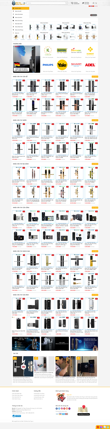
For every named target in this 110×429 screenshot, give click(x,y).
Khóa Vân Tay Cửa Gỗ (20, 76)
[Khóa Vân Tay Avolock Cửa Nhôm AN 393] (18, 148)
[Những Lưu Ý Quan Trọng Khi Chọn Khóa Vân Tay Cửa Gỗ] (66, 366)
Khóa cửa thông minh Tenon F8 (32, 181)
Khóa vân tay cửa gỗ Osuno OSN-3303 (75, 113)
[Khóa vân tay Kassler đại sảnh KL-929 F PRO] (47, 192)
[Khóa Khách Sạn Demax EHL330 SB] (62, 260)
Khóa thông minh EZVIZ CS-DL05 (47, 113)
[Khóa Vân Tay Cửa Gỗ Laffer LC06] (47, 86)
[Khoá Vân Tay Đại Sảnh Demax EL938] (76, 173)
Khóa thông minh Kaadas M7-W (62, 94)
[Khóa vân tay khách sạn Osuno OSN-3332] (47, 260)
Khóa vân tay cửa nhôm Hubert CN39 (90, 157)
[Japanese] (97, 6)
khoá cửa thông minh (41, 376)
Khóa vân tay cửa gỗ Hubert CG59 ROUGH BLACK (90, 94)
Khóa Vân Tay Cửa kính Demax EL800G (46, 312)
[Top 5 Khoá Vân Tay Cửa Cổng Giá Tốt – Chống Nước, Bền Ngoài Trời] (87, 366)
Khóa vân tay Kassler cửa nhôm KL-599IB (62, 157)
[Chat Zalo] (104, 427)
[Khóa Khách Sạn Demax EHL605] (33, 260)
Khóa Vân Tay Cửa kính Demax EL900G (46, 331)
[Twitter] (59, 409)
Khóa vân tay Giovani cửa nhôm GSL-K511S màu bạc (91, 138)
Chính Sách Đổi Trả (16, 397)
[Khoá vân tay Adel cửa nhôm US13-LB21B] (76, 148)
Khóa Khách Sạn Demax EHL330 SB (61, 269)
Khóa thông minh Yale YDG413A (90, 312)
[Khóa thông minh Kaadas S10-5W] (33, 129)
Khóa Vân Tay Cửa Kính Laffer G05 (75, 312)
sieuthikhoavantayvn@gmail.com (23, 409)
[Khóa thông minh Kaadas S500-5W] (76, 86)
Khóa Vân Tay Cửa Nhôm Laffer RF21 (33, 157)
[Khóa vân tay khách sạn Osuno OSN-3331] (76, 279)
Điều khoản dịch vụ (38, 398)
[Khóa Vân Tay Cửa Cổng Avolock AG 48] (47, 236)
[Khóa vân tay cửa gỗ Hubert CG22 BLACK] (18, 105)
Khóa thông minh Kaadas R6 (62, 331)
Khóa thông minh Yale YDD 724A (18, 331)
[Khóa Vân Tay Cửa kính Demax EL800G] (47, 304)
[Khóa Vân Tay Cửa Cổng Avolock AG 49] (91, 236)
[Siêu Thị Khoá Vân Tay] (26, 59)
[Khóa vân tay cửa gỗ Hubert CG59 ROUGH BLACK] (91, 86)
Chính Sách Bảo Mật (16, 393)
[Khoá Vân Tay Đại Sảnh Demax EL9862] (62, 173)
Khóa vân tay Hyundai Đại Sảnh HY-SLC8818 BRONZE (33, 200)
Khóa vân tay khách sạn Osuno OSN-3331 (76, 288)
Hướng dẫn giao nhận (39, 397)
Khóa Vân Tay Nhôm (19, 120)
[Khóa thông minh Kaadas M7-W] (62, 86)
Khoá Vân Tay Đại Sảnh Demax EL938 (75, 181)
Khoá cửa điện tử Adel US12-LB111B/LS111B (32, 113)
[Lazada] (69, 409)
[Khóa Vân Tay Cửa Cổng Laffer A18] (18, 217)
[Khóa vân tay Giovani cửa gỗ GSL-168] (91, 105)
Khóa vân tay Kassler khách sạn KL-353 (17, 269)
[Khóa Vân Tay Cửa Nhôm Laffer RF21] (33, 148)
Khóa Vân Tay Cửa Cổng (21, 207)
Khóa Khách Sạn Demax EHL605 (32, 269)
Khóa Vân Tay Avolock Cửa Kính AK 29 (91, 331)
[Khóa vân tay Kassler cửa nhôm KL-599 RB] (62, 129)
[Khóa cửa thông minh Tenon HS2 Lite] (33, 86)
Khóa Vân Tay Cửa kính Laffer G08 (61, 312)
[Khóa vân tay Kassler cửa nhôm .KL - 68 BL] (47, 148)
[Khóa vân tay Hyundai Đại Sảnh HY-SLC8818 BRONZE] (33, 192)
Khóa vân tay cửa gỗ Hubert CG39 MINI (61, 113)
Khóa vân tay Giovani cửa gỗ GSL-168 (91, 113)
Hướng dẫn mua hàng (39, 393)
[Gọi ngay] (98, 427)
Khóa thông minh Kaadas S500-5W (76, 94)
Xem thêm (94, 76)
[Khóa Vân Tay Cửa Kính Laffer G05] (76, 304)
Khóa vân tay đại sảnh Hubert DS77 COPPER (61, 200)
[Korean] (95, 6)
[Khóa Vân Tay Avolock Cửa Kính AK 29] (91, 323)
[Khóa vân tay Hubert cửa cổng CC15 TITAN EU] (76, 236)
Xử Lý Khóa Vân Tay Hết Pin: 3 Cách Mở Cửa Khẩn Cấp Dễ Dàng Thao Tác (43, 372)
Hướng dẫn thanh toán (39, 395)
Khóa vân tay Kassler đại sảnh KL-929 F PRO (47, 200)
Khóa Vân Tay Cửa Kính (21, 295)
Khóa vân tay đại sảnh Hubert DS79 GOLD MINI (47, 181)
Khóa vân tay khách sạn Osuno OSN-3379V (47, 288)
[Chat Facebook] (101, 427)
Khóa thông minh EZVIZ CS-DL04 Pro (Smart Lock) (76, 331)
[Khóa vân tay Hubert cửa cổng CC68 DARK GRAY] (47, 217)
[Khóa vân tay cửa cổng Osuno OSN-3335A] (76, 217)
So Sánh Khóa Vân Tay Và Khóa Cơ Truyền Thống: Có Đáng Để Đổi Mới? (21, 377)
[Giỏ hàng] (96, 3)
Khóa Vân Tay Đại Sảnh (21, 164)
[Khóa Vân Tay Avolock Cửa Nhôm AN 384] (76, 129)
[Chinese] (93, 6)
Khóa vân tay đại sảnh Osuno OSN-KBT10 (90, 200)
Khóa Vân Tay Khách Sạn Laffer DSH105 (18, 288)
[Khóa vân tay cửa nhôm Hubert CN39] (91, 148)
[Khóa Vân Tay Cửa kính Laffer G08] (62, 304)
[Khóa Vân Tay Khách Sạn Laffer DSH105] (18, 279)
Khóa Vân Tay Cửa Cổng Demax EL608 (90, 225)
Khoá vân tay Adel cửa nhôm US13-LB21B (75, 157)
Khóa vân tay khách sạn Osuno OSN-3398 (32, 288)
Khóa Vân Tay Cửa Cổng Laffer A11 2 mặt (32, 244)
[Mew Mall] (26, 344)
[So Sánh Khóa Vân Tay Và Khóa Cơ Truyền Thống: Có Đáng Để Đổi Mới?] (23, 366)
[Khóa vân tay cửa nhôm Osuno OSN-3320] (47, 129)
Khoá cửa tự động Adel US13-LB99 (17, 312)
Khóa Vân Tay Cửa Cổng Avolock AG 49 (90, 244)
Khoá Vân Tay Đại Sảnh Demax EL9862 (61, 181)
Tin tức (15, 353)
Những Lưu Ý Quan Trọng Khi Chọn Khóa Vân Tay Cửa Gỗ (65, 377)
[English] (91, 6)
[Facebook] (57, 409)
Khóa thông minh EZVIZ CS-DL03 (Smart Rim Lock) (33, 331)
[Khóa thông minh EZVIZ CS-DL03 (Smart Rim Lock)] (33, 323)
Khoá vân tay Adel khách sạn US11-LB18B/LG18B (91, 269)
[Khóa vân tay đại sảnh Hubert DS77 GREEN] (91, 173)
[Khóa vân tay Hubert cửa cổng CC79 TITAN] (33, 217)
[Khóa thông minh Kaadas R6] (62, 323)
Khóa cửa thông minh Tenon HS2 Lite (32, 94)
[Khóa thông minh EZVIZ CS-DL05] (47, 105)
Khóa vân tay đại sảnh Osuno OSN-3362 (17, 200)
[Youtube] (64, 409)
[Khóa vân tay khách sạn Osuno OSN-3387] (76, 260)
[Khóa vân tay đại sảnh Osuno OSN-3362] (18, 192)
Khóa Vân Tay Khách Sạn (21, 251)
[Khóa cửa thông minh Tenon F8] (33, 173)
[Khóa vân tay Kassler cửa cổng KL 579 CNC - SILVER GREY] (62, 217)
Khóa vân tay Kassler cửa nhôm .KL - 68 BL (47, 157)
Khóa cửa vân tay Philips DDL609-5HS (18, 94)
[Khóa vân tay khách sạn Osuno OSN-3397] (62, 279)
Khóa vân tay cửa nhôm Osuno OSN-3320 (47, 138)
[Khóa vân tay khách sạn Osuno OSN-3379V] (47, 279)
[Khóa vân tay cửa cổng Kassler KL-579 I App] (62, 236)
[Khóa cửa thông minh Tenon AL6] (18, 129)
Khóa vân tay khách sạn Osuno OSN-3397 (61, 288)
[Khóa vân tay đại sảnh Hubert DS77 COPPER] (62, 192)
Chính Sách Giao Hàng (17, 395)
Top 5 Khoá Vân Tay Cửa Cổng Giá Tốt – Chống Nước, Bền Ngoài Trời (86, 377)
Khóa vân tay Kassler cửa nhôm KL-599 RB (62, 138)
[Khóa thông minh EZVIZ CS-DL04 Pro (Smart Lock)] (76, 323)
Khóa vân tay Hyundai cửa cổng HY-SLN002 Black (18, 244)
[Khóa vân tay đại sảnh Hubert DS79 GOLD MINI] (47, 173)
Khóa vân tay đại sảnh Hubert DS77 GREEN (90, 181)
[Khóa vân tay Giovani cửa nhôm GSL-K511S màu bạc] (91, 129)
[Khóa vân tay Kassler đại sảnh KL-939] (76, 192)
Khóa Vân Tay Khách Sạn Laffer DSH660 (91, 288)
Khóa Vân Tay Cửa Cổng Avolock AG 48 (47, 244)
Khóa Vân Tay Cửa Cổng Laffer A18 (18, 225)
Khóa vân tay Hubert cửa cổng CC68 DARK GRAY (47, 225)
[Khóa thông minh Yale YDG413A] (91, 304)
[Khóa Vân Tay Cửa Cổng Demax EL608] (91, 217)
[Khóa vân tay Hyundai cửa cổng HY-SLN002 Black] (18, 236)
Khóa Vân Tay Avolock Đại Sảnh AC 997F (18, 181)
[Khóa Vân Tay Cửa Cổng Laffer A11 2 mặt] (33, 236)
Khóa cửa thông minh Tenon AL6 (17, 138)
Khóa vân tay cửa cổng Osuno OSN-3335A (75, 225)
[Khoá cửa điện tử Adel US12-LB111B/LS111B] (33, 105)
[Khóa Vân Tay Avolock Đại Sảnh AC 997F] (18, 173)
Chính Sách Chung (16, 398)
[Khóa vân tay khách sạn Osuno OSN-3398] (33, 279)
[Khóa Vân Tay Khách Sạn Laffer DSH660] (91, 279)
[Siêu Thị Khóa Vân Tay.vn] (18, 3)
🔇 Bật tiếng (93, 15)
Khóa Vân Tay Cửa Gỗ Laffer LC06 (46, 94)
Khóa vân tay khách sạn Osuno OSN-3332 (47, 269)
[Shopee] (67, 409)
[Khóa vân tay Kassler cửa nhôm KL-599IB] (62, 148)
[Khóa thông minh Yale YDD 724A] (18, 323)
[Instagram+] (62, 409)
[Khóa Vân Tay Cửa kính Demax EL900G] (47, 323)
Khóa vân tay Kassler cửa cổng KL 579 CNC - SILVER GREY (62, 225)
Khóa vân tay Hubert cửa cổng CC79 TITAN (33, 225)
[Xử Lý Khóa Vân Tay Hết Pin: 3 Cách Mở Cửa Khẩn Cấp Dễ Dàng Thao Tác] (44, 363)
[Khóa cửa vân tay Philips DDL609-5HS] (18, 86)
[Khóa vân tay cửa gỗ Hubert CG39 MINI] (62, 105)
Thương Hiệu (17, 44)
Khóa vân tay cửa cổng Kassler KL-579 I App (61, 244)
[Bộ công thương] (16, 415)
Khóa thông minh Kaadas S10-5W (33, 138)
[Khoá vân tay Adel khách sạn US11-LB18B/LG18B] (91, 260)
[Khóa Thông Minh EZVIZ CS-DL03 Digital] (33, 304)
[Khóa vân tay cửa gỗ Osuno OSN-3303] (76, 105)
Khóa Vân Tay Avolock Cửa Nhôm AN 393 (18, 157)
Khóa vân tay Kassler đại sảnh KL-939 (76, 200)
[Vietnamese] (89, 6)
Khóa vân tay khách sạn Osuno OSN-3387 (76, 269)
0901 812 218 (19, 411)
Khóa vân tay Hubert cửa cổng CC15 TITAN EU (76, 244)
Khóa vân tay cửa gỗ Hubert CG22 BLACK (17, 113)
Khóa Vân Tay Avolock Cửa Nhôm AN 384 (76, 138)
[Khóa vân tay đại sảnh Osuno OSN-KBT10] (91, 192)
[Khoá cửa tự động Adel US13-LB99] (18, 304)
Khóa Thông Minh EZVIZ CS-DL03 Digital (32, 312)
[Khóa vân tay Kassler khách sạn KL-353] (18, 260)
